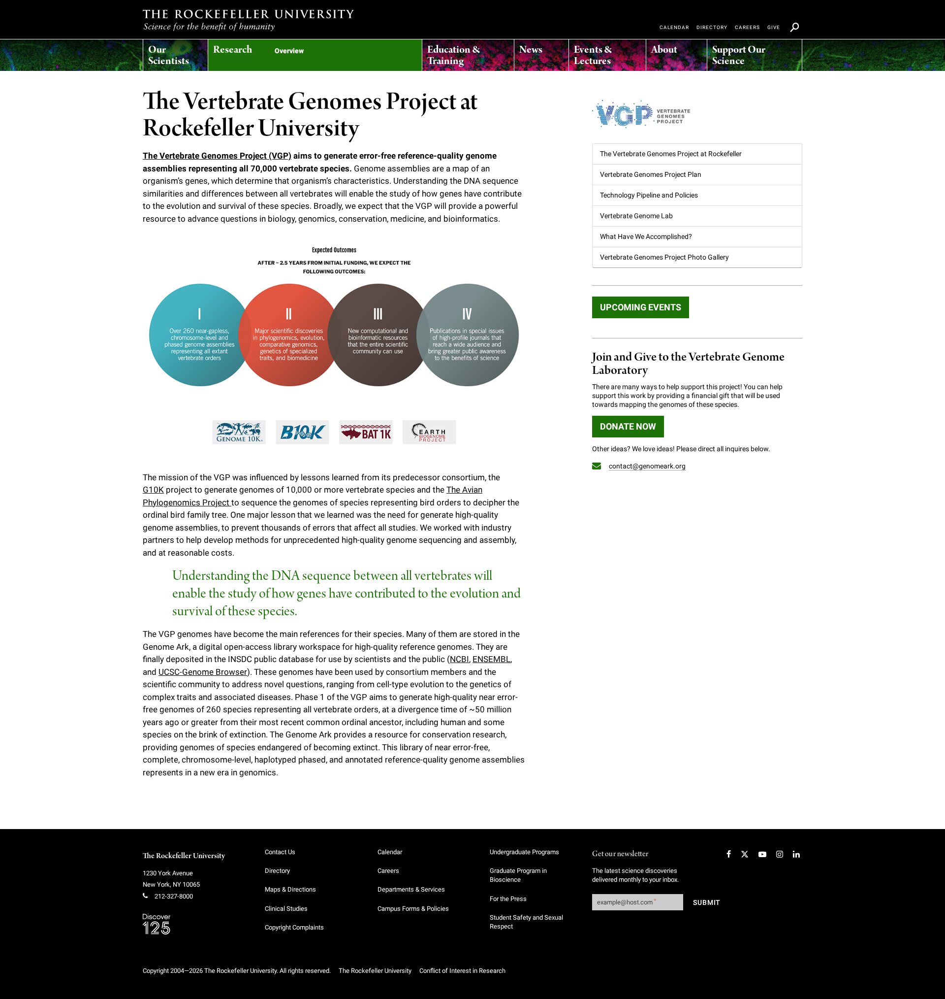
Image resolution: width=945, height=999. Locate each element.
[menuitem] (175, 52)
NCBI (459, 659)
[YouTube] (762, 854)
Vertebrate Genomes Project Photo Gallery (664, 257)
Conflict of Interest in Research (462, 970)
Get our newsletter (620, 854)
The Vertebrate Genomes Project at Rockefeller (671, 154)
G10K (153, 490)
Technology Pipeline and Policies (649, 195)
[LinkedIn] (796, 854)
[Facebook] (728, 854)
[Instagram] (779, 854)
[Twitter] (745, 854)
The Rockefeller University (184, 856)
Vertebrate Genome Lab (636, 216)
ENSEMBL (491, 659)
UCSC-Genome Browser (202, 672)
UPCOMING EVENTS (640, 307)
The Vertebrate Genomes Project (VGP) (217, 156)
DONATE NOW (628, 426)
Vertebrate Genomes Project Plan (650, 174)
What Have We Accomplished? (646, 236)
